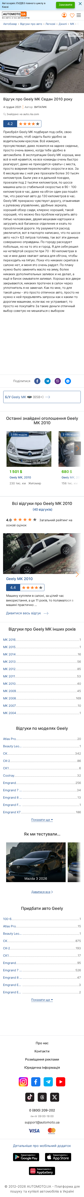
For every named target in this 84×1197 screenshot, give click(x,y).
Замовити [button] (65, 4)
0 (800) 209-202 (42, 1110)
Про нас (42, 1043)
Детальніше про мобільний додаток (42, 1146)
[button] (80, 15)
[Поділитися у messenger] (68, 381)
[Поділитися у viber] (58, 381)
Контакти (42, 1051)
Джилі (63, 23)
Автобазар (10, 23)
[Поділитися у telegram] (47, 381)
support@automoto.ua (42, 1122)
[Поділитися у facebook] (37, 381)
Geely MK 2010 (19, 579)
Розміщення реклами (42, 1059)
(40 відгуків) (42, 509)
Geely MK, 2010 (20, 477)
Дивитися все (40, 892)
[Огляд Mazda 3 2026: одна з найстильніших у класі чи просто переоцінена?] (36, 866)
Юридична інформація (42, 1067)
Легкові (50, 23)
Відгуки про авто (31, 23)
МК (72, 23)
